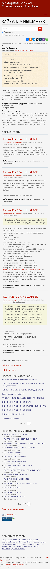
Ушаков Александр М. (10, 544)
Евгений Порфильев (25, 546)
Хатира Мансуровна (19, 302)
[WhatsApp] (46, 39)
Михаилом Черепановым (16, 564)
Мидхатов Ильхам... (9, 542)
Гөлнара (36, 542)
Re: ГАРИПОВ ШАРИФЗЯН (14, 497)
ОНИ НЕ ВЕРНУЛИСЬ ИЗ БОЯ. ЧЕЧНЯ (16, 410)
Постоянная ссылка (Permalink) (12, 142)
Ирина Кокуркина (18, 549)
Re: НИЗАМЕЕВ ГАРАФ (13, 452)
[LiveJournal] (40, 39)
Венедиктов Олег (9, 546)
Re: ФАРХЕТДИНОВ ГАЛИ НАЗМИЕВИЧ (19, 448)
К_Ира (15, 215)
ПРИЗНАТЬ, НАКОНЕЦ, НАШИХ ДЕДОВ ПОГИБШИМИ (23, 398)
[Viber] (43, 39)
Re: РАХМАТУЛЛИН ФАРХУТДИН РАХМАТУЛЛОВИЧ (24, 443)
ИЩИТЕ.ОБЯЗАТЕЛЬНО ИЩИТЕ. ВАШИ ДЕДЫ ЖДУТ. (22, 390)
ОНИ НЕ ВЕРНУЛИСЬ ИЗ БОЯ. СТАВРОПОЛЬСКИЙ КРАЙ (24, 406)
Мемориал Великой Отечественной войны (20, 4)
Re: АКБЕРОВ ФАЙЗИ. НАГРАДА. (16, 474)
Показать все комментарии (13, 509)
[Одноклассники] (30, 39)
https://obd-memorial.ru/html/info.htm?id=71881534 (23, 270)
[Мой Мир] (33, 39)
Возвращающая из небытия (13, 394)
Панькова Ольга (18, 177)
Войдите (5, 104)
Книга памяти (10, 370)
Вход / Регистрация (13, 365)
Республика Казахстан (24, 50)
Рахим (29, 539)
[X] (37, 39)
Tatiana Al (40, 544)
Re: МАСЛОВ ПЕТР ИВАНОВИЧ (16, 434)
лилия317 (37, 546)
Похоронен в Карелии (10, 418)
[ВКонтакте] (27, 39)
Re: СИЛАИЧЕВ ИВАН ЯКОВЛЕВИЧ (17, 479)
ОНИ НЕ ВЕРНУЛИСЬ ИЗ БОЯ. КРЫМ (16, 402)
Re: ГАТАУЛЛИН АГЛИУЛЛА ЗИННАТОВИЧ (20, 483)
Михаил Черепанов (27, 544)
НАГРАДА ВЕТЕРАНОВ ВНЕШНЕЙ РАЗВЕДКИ (19, 379)
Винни (35, 539)
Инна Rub (22, 539)
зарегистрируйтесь (20, 104)
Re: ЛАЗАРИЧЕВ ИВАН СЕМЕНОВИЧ (18, 465)
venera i (43, 542)
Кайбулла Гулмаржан (41, 43)
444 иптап (6, 549)
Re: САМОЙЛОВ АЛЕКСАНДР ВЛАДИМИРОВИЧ (22, 470)
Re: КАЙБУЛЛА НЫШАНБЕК (20, 139)
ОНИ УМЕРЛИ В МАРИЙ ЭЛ (13, 414)
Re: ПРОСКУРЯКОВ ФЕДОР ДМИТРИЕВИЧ (20, 439)
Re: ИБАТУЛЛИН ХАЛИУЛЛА (15, 457)
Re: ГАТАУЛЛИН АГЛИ (12, 488)
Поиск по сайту (10, 32)
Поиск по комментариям (14, 35)
